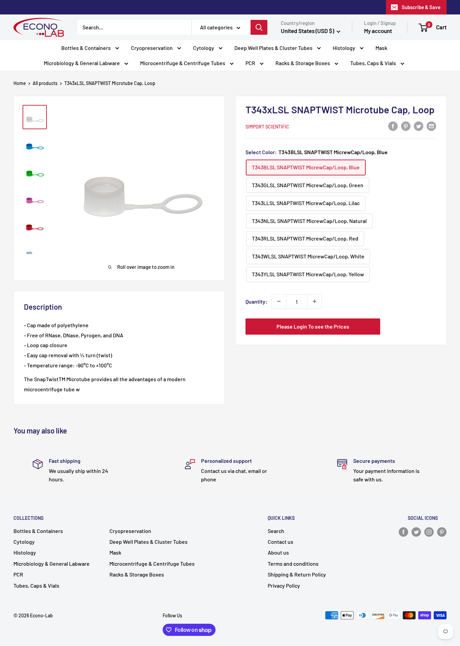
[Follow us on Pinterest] (442, 531)
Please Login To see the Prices (312, 326)
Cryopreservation (152, 48)
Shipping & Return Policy (297, 574)
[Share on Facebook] (393, 125)
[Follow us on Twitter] (416, 531)
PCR (250, 63)
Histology (344, 48)
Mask (381, 48)
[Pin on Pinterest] (405, 125)
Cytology (204, 48)
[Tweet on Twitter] (418, 125)
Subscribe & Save (421, 7)
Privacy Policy (284, 585)
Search (276, 531)
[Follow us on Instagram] (429, 531)
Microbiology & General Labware (82, 63)
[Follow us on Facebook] (403, 531)
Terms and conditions (293, 563)
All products (45, 83)
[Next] (216, 180)
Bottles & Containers (86, 48)
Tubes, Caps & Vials (373, 63)
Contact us (280, 541)
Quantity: (256, 301)
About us (278, 552)
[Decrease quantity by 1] (279, 301)
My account (378, 30)
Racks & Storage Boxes (303, 63)
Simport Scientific (267, 126)
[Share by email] (431, 125)
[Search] (259, 27)
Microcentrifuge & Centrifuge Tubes (183, 63)
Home (19, 83)
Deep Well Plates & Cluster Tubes (274, 48)
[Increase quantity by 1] (314, 301)
